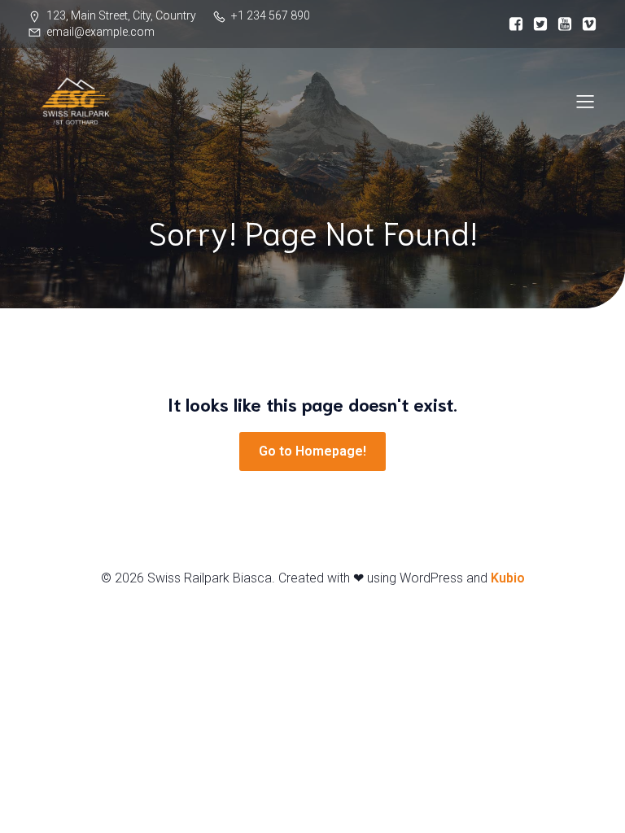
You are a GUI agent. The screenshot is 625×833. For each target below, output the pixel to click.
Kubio (508, 578)
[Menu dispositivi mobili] (585, 101)
